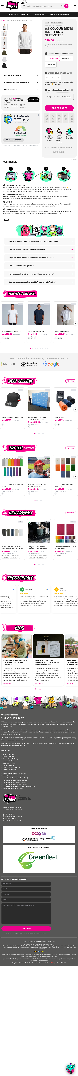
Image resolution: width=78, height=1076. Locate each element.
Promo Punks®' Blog (9, 765)
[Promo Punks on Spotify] (16, 718)
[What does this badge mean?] (38, 115)
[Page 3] (35, 348)
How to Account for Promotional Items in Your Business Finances (47, 663)
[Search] (66, 6)
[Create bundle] (17, 340)
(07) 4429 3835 (39, 14)
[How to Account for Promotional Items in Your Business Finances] (48, 646)
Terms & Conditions (8, 754)
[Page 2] (33, 348)
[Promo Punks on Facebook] (2, 718)
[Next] (75, 323)
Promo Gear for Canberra (10, 786)
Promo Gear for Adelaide (10, 780)
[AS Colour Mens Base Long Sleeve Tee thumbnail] (4, 27)
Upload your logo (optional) (59, 90)
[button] (59, 45)
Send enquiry (26, 928)
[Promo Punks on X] (10, 718)
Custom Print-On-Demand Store (12, 767)
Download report (13, 140)
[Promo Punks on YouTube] (13, 718)
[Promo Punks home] (11, 5)
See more (38, 689)
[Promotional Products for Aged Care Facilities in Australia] (17, 646)
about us (19, 745)
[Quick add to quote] (22, 557)
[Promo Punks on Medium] (22, 718)
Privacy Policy (42, 933)
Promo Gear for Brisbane (10, 773)
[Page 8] (48, 348)
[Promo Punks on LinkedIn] (19, 718)
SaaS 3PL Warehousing (9, 769)
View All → (70, 381)
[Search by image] (62, 6)
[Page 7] (45, 348)
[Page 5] (40, 348)
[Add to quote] (21, 340)
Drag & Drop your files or (59, 97)
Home (3, 20)
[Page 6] (43, 348)
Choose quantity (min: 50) (58, 73)
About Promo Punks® (9, 763)
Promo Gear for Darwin (9, 784)
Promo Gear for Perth (9, 782)
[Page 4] (38, 348)
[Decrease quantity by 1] (47, 77)
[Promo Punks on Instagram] (5, 718)
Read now (6, 683)
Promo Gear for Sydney (9, 778)
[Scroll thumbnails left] (4, 23)
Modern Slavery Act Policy (10, 759)
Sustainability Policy (8, 761)
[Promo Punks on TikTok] (8, 718)
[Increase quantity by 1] (59, 77)
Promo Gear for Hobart (9, 788)
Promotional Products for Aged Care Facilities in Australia (15, 663)
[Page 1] (30, 348)
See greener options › (21, 135)
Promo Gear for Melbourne (10, 776)
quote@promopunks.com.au (60, 14)
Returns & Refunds (8, 756)
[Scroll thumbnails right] (4, 71)
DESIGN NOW (33, 100)
